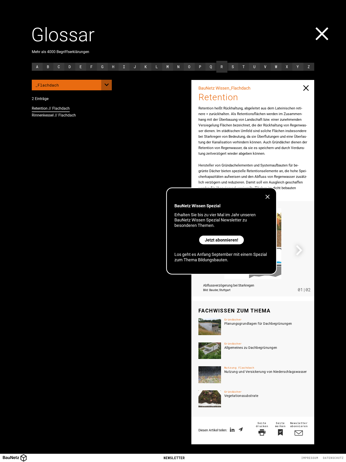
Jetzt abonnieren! (221, 239)
